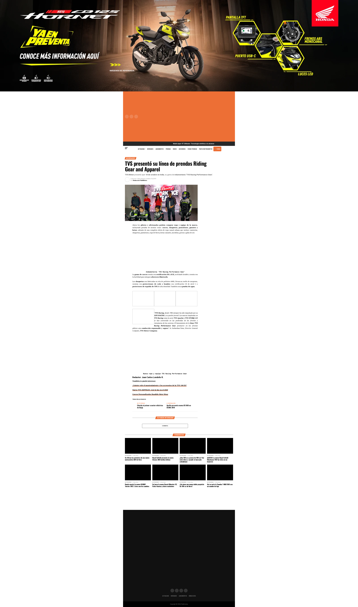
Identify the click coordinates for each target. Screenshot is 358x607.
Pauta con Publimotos (205, 149)
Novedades (150, 149)
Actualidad (141, 149)
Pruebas (168, 149)
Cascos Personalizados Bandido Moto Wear (150, 394)
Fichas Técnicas (192, 149)
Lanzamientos (160, 149)
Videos (175, 149)
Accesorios (182, 149)
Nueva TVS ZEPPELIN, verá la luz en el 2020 (150, 390)
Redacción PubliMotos (140, 180)
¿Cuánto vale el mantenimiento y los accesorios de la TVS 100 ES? (159, 385)
